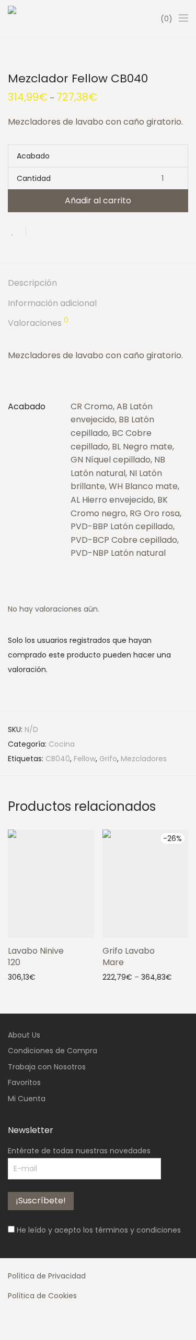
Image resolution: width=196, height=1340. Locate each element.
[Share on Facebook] (37, 231)
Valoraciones (38, 322)
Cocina (62, 744)
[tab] (98, 283)
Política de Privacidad (47, 1276)
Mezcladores (144, 758)
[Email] (76, 1324)
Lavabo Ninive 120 (36, 956)
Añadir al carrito (98, 200)
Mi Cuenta (26, 1098)
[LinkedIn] (59, 1324)
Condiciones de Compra (52, 1050)
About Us (24, 1035)
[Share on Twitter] (52, 231)
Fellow (85, 758)
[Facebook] (11, 1324)
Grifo (108, 758)
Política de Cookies (42, 1295)
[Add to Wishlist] (17, 231)
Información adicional (52, 303)
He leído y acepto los (98, 1230)
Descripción (32, 283)
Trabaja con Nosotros (47, 1067)
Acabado (33, 156)
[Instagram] (27, 1324)
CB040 (57, 758)
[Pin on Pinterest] (68, 231)
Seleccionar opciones (136, 976)
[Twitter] (43, 1324)
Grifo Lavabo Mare (128, 956)
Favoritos (24, 1082)
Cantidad (34, 178)
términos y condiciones (138, 1230)
